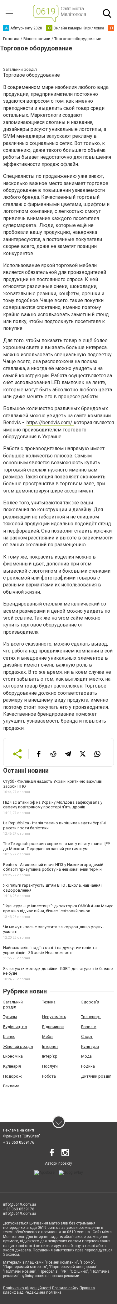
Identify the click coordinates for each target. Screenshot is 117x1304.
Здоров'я (90, 1002)
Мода (86, 1056)
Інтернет (50, 1046)
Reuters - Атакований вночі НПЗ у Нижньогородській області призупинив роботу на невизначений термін (53, 867)
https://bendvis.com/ (50, 422)
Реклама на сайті (18, 1130)
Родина (88, 1066)
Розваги (88, 1026)
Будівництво (15, 1026)
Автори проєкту (58, 1163)
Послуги (50, 1066)
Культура (90, 1046)
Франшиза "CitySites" (21, 1136)
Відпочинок (53, 1026)
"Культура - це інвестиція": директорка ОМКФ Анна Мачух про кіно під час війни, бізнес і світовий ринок (58, 908)
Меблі (47, 1036)
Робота (49, 1076)
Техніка (49, 1002)
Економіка (13, 1056)
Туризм (10, 1016)
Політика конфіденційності (27, 1288)
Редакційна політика (43, 1292)
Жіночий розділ (18, 1046)
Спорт (87, 1036)
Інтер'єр (49, 1056)
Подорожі (12, 1076)
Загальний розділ (13, 1004)
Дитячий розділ (96, 1076)
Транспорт (91, 1016)
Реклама (11, 1086)
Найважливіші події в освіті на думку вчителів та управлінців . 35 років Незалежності (50, 950)
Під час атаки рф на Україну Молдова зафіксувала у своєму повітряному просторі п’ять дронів (52, 805)
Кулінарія (12, 1066)
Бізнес (9, 1036)
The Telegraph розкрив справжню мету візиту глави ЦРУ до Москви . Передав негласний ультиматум (56, 846)
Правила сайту (65, 1288)
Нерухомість (54, 1016)
